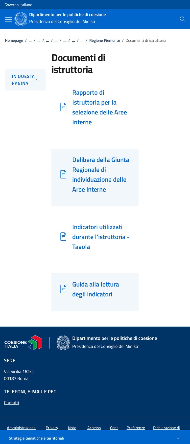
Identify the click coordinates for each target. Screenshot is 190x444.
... (30, 40)
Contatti (11, 402)
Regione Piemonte (104, 40)
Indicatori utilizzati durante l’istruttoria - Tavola (101, 236)
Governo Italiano (18, 5)
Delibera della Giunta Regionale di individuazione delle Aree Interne (100, 174)
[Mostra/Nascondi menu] (8, 19)
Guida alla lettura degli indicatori (95, 289)
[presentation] (183, 19)
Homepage (14, 40)
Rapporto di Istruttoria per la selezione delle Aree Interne (99, 107)
